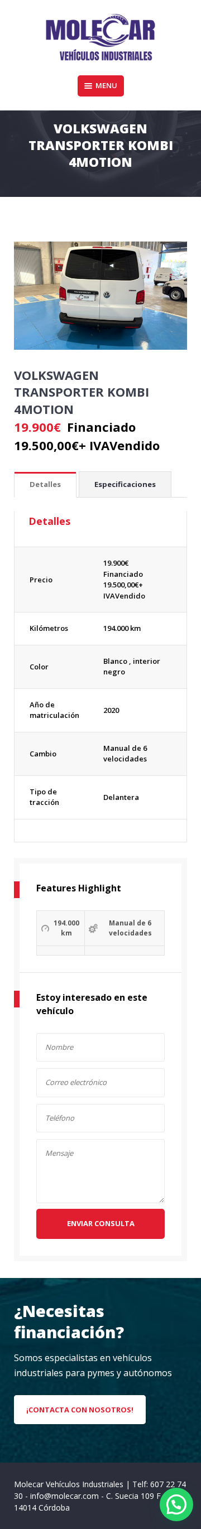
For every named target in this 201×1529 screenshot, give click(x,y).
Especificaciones (125, 484)
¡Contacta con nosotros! (79, 1410)
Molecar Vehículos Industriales (70, 1484)
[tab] (45, 485)
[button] (176, 1504)
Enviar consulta (101, 1223)
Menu (106, 85)
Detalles (45, 484)
